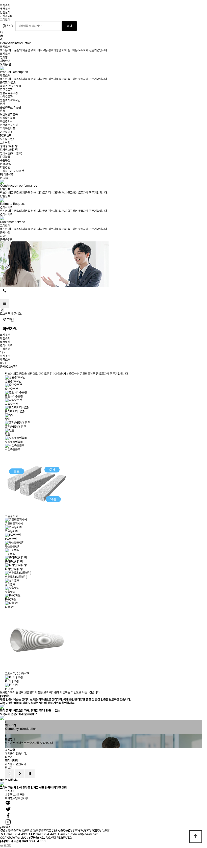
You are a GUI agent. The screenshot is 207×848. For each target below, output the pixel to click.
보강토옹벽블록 (9, 114)
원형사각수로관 (9, 93)
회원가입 (10, 328)
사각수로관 (6, 96)
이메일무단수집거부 (16, 798)
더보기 (9, 757)
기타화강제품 (7, 128)
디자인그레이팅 (9, 150)
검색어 (9, 26)
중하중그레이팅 (9, 146)
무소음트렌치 (7, 139)
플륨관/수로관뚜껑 (10, 86)
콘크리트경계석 (9, 125)
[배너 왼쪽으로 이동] (9, 773)
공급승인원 (6, 239)
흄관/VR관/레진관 (10, 107)
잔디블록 (5, 157)
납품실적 (5, 12)
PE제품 (4, 178)
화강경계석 (6, 121)
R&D (3, 363)
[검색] (1, 32)
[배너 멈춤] (30, 773)
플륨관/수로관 (8, 82)
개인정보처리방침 (15, 794)
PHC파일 (5, 164)
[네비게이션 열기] (4, 303)
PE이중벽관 (7, 174)
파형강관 (5, 167)
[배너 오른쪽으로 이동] (19, 773)
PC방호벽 (6, 135)
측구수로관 (6, 89)
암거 (2, 104)
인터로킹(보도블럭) (11, 153)
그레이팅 (5, 142)
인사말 (4, 57)
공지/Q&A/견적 (9, 366)
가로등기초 (6, 132)
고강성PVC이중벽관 (12, 171)
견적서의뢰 (6, 16)
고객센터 (5, 19)
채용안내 (5, 61)
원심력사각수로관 (10, 100)
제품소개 (5, 9)
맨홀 (2, 111)
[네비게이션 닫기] (2, 310)
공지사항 (5, 232)
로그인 (8, 319)
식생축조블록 (7, 118)
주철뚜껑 (5, 160)
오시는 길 (5, 64)
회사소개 (5, 5)
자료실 (4, 236)
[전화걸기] (4, 291)
